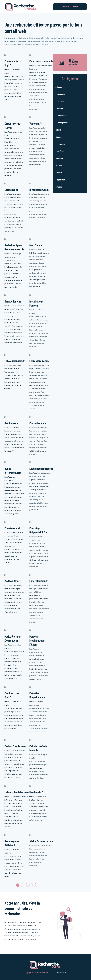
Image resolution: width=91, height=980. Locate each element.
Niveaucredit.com (39, 189)
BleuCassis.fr (36, 792)
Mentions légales (61, 973)
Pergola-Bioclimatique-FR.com (37, 640)
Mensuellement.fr (13, 301)
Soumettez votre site (70, 6)
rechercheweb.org (42, 973)
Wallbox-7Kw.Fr (12, 581)
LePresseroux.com (39, 361)
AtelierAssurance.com (41, 841)
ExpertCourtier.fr (38, 581)
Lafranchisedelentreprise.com (20, 792)
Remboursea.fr (12, 423)
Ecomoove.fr (11, 189)
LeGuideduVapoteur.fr (41, 468)
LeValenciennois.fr (14, 361)
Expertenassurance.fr (41, 61)
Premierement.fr (13, 528)
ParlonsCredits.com (15, 746)
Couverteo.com (37, 423)
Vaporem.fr (35, 123)
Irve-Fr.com (35, 245)
